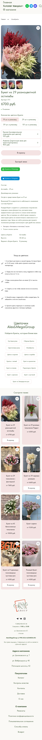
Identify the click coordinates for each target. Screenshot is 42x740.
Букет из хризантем (29, 361)
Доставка (21, 693)
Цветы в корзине (12, 354)
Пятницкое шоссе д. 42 (21, 666)
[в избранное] (38, 28)
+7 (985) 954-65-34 (21, 624)
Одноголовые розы (14, 348)
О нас (21, 699)
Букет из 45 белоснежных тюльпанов (11, 526)
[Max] (35, 6)
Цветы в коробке (29, 354)
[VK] (21, 618)
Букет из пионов (11, 368)
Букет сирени (32, 524)
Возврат (21, 732)
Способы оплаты (21, 726)
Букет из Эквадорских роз (21, 381)
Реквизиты (21, 711)
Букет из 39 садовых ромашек (31, 477)
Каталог (21, 678)
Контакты (21, 688)
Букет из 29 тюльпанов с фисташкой (10, 479)
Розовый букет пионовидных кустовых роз (31, 573)
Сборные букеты (29, 341)
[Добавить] (37, 134)
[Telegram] (31, 6)
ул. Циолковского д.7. (21, 631)
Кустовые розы (12, 341)
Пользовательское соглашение (21, 721)
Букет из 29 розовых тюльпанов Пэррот (31, 426)
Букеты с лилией (12, 361)
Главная (3, 19)
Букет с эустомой (29, 375)
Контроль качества (21, 683)
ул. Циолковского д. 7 (21, 655)
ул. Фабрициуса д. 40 (21, 661)
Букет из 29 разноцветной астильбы (10, 428)
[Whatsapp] (27, 6)
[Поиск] (40, 6)
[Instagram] (24, 618)
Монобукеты (15, 19)
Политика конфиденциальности (21, 716)
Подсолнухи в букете (29, 368)
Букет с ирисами (12, 375)
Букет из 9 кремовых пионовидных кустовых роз (10, 573)
